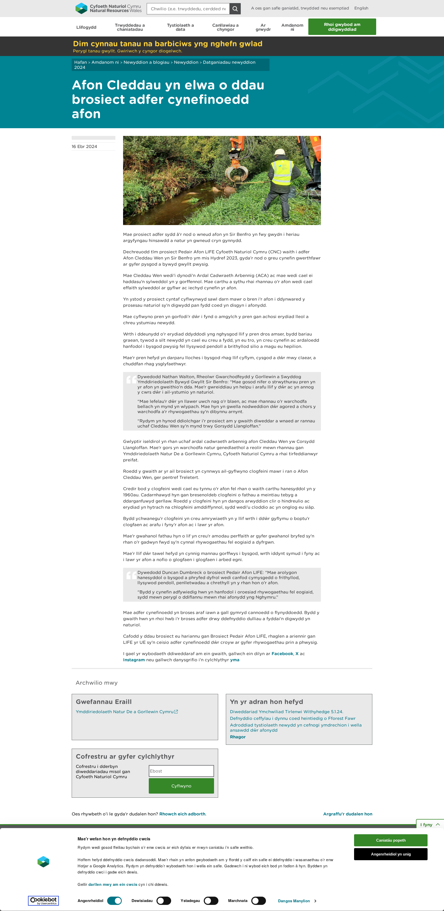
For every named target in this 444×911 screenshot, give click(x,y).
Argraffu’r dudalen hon (347, 813)
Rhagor (238, 736)
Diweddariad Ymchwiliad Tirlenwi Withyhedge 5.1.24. (286, 711)
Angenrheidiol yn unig (391, 854)
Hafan (80, 62)
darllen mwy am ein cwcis (112, 884)
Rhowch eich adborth (182, 813)
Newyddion (186, 62)
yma (234, 659)
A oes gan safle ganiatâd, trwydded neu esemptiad (300, 8)
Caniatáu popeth (391, 840)
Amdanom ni (105, 62)
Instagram (134, 659)
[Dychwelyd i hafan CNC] (109, 8)
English (361, 8)
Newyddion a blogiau (147, 62)
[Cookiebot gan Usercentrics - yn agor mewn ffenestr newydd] (43, 901)
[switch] (163, 901)
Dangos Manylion (294, 901)
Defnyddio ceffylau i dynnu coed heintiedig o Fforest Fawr (293, 718)
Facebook (282, 653)
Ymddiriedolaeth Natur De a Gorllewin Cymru (124, 711)
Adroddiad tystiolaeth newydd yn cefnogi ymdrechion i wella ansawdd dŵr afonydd (296, 727)
